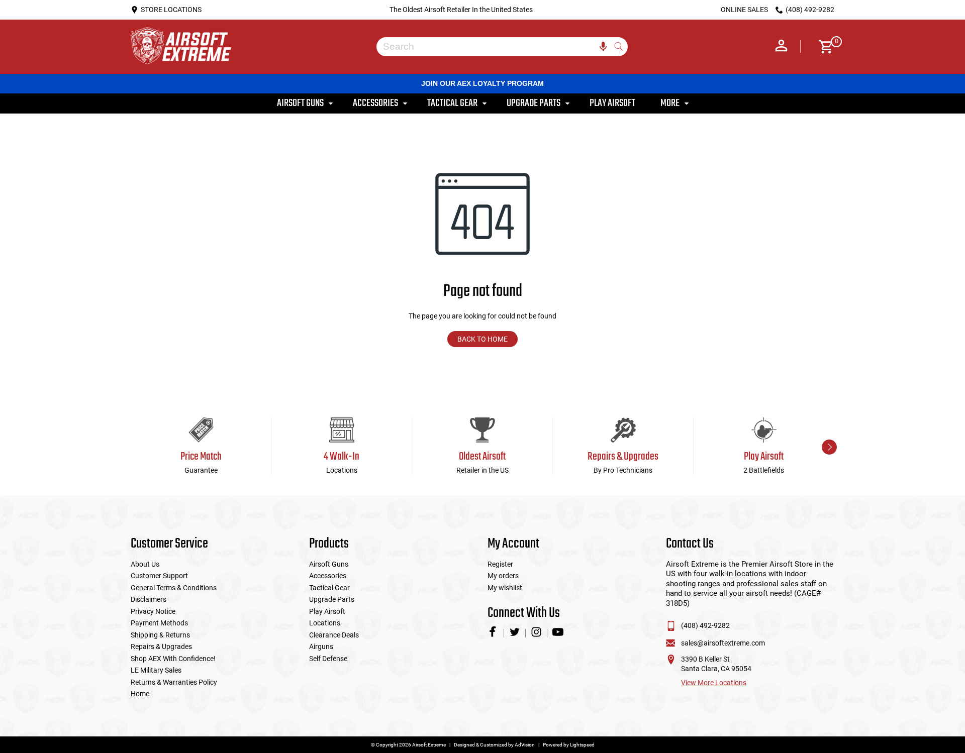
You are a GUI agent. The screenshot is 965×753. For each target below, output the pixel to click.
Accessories (327, 576)
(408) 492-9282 (705, 625)
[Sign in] (781, 47)
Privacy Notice (153, 611)
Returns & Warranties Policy (174, 682)
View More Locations (713, 683)
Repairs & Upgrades (161, 646)
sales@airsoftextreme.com (723, 643)
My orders (503, 576)
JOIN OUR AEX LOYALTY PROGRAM (482, 83)
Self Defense (328, 659)
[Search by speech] (603, 46)
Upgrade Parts (331, 599)
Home (140, 694)
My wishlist (505, 588)
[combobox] (494, 47)
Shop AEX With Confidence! (173, 659)
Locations (324, 623)
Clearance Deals (334, 635)
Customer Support (159, 576)
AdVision (525, 744)
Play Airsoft (327, 611)
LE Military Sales (156, 670)
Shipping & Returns (160, 635)
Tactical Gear (329, 588)
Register (500, 564)
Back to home (482, 339)
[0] (822, 47)
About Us (145, 564)
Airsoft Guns (328, 564)
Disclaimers (148, 599)
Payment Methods (159, 623)
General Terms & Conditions (174, 588)
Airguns (321, 646)
